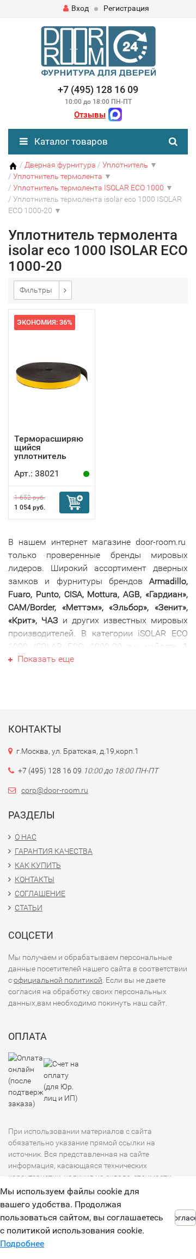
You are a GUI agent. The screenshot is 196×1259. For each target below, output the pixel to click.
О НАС (25, 837)
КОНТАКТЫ (34, 879)
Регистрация (126, 8)
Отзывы (90, 115)
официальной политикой (58, 980)
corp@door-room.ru (54, 790)
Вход (80, 8)
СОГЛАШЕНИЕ (40, 893)
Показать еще (44, 659)
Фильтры (36, 290)
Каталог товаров (70, 141)
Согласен (185, 1217)
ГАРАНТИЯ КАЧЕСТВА (54, 851)
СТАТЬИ (28, 907)
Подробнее (22, 1243)
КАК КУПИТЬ (38, 865)
